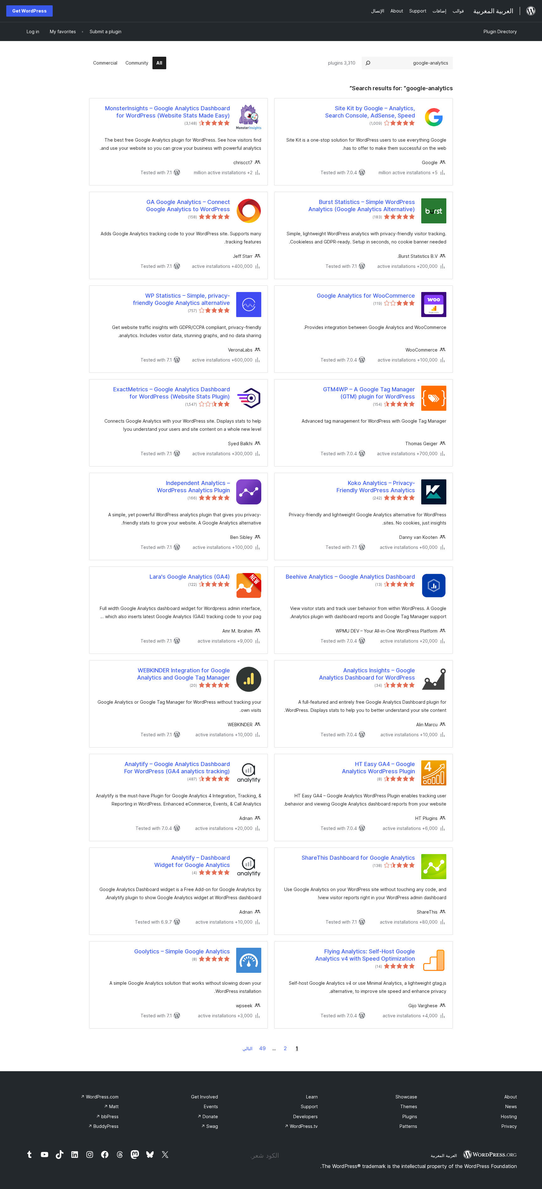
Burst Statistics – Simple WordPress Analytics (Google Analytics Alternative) (361, 205)
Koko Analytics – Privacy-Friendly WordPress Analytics (376, 486)
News (511, 1106)
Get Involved (204, 1096)
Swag (209, 1126)
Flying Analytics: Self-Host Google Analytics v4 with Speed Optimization (365, 955)
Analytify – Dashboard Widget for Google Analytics (192, 861)
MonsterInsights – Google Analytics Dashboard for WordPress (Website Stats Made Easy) (167, 112)
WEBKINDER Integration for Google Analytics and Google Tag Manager (183, 674)
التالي (247, 1048)
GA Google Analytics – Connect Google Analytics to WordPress (188, 205)
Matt (111, 1106)
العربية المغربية (444, 1155)
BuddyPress (103, 1126)
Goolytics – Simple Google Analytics (182, 951)
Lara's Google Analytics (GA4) (190, 576)
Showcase (406, 1096)
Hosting (509, 1116)
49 (262, 1048)
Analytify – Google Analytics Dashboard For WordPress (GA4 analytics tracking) (177, 767)
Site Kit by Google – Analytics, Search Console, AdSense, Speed (370, 112)
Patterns (408, 1126)
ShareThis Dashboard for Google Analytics (358, 857)
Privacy (509, 1126)
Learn (312, 1096)
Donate (207, 1116)
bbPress (107, 1116)
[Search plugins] (368, 63)
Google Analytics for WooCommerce (366, 295)
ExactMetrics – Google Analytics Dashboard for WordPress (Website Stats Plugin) (171, 393)
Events (211, 1106)
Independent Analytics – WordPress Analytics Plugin (193, 486)
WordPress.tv (301, 1126)
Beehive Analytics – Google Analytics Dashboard (350, 576)
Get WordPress (29, 10)
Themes (408, 1106)
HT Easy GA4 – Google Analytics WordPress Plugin (378, 767)
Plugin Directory (500, 31)
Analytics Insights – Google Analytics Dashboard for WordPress (367, 674)
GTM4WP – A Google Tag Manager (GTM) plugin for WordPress (369, 393)
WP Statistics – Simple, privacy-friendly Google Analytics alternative (181, 299)
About (510, 1096)
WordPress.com (100, 1096)
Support (309, 1106)
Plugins (409, 1116)
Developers (305, 1116)
